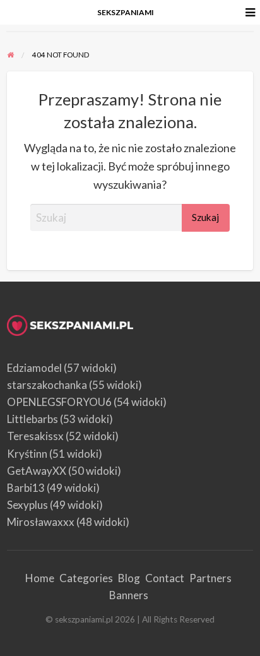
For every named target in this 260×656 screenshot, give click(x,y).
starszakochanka (47, 384)
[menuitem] (125, 13)
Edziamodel (34, 367)
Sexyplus (27, 504)
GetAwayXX (36, 470)
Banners (128, 595)
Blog (129, 578)
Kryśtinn (27, 453)
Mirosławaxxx (40, 521)
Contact (164, 578)
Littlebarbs (32, 419)
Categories (86, 578)
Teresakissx (35, 436)
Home (39, 578)
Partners (210, 578)
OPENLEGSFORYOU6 (59, 402)
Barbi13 (26, 487)
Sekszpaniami (125, 12)
